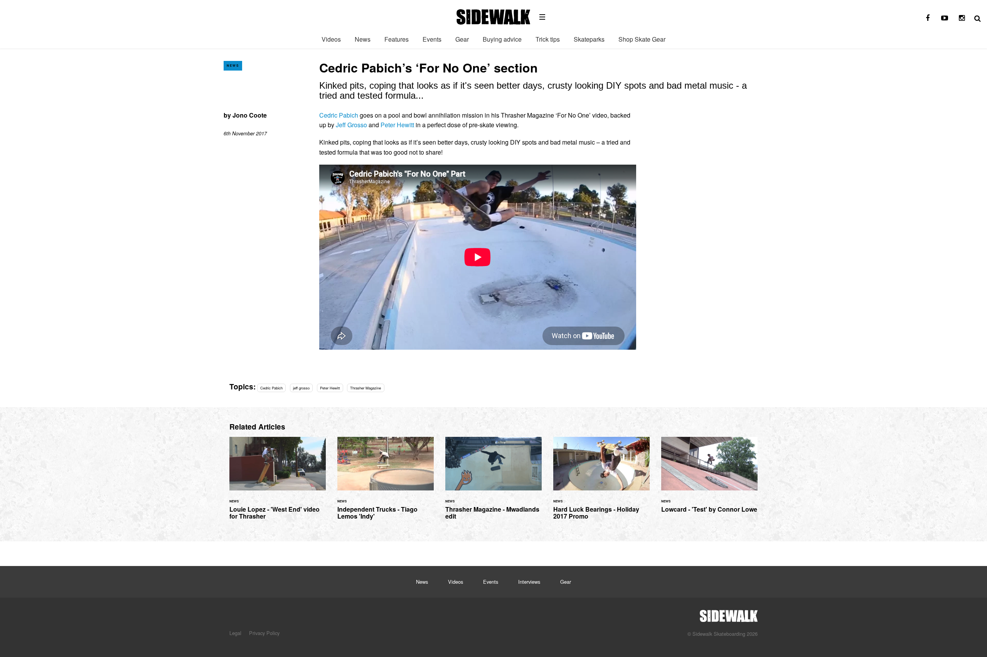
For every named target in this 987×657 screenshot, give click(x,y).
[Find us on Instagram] (961, 18)
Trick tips (548, 39)
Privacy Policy (264, 633)
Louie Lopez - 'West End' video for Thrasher (277, 483)
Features (396, 39)
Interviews (529, 581)
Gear (462, 39)
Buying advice (502, 39)
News (363, 39)
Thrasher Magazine (365, 388)
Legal (235, 633)
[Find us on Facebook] (927, 18)
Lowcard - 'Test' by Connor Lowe (709, 479)
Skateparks (589, 39)
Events (432, 39)
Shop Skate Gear (641, 39)
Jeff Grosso (351, 124)
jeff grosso (301, 388)
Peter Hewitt (397, 124)
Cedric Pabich (338, 115)
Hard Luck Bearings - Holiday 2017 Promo (601, 483)
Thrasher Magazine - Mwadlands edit (493, 483)
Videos (331, 39)
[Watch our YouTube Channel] (944, 18)
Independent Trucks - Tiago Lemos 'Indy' (385, 483)
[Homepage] (729, 614)
